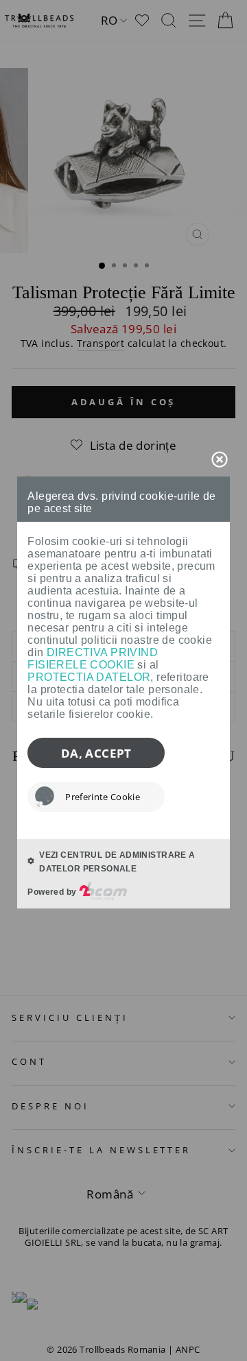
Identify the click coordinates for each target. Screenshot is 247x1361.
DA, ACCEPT (96, 753)
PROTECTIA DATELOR (88, 677)
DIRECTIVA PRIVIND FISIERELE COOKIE (92, 659)
